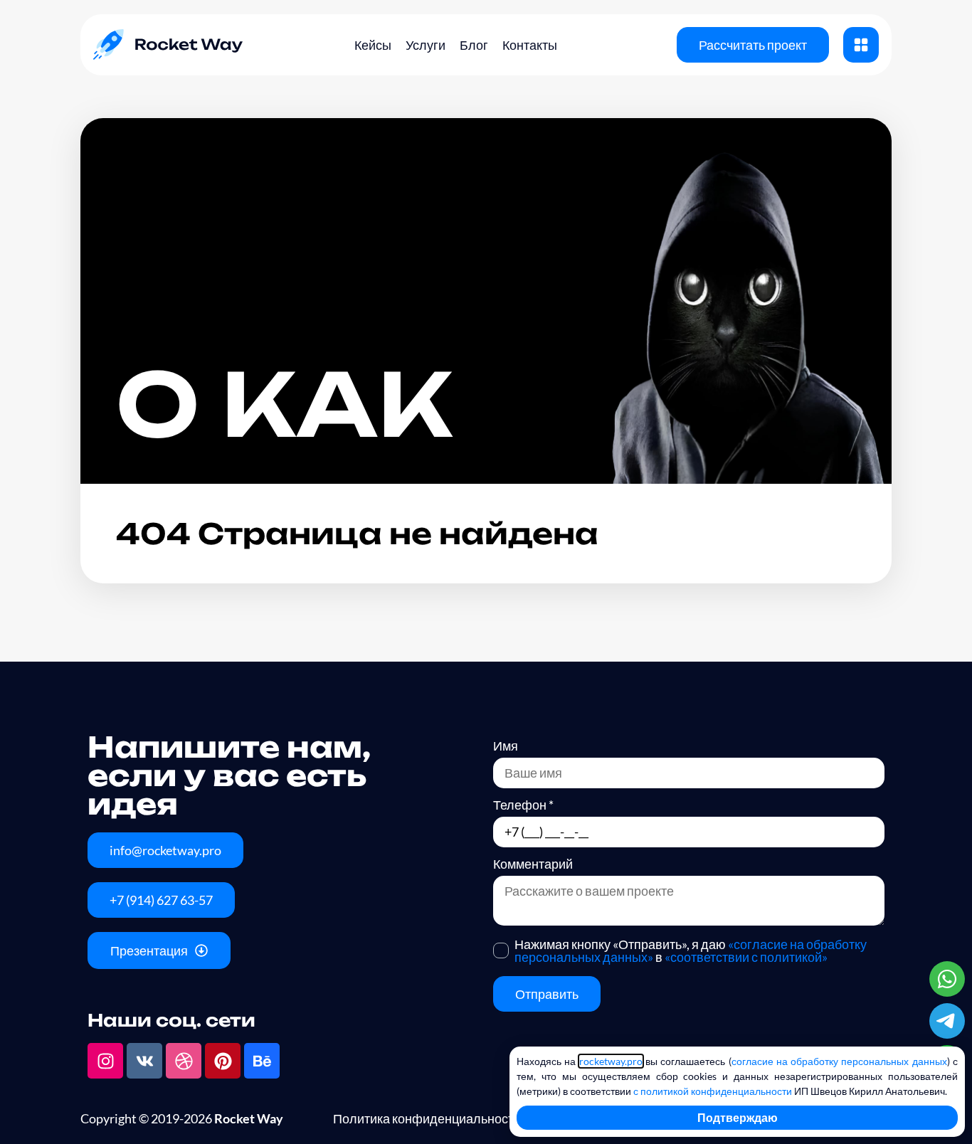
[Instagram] (105, 1061)
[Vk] (144, 1061)
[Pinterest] (223, 1061)
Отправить (547, 994)
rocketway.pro (611, 1061)
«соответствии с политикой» (746, 957)
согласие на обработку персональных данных (839, 1061)
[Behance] (262, 1061)
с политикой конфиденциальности (712, 1091)
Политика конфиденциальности (427, 1118)
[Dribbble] (183, 1061)
